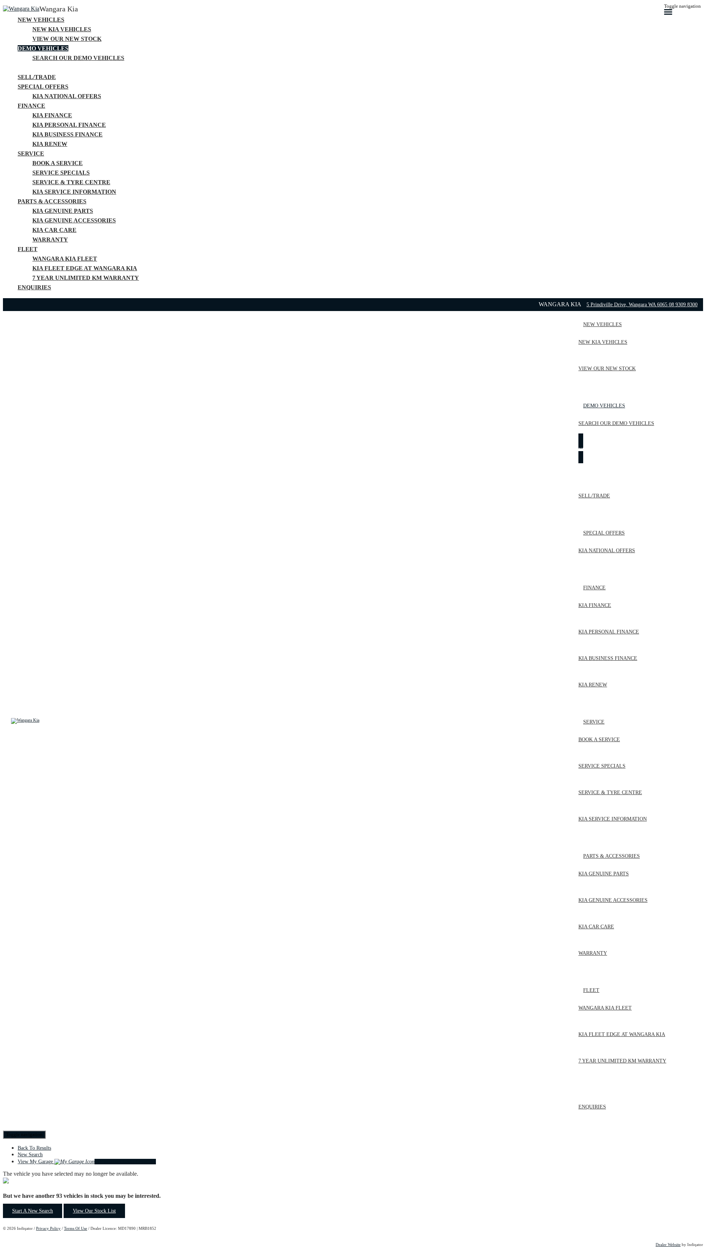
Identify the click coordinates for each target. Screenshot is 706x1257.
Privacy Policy (48, 1228)
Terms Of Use (75, 1228)
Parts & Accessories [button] (52, 201)
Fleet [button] (28, 249)
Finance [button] (31, 106)
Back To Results (34, 1148)
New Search (30, 1154)
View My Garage (87, 1161)
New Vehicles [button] (41, 20)
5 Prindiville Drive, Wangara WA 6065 (627, 304)
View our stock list (94, 1211)
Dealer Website (668, 1244)
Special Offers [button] (43, 86)
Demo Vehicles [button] (43, 48)
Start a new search (32, 1211)
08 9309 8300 (683, 304)
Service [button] (31, 153)
